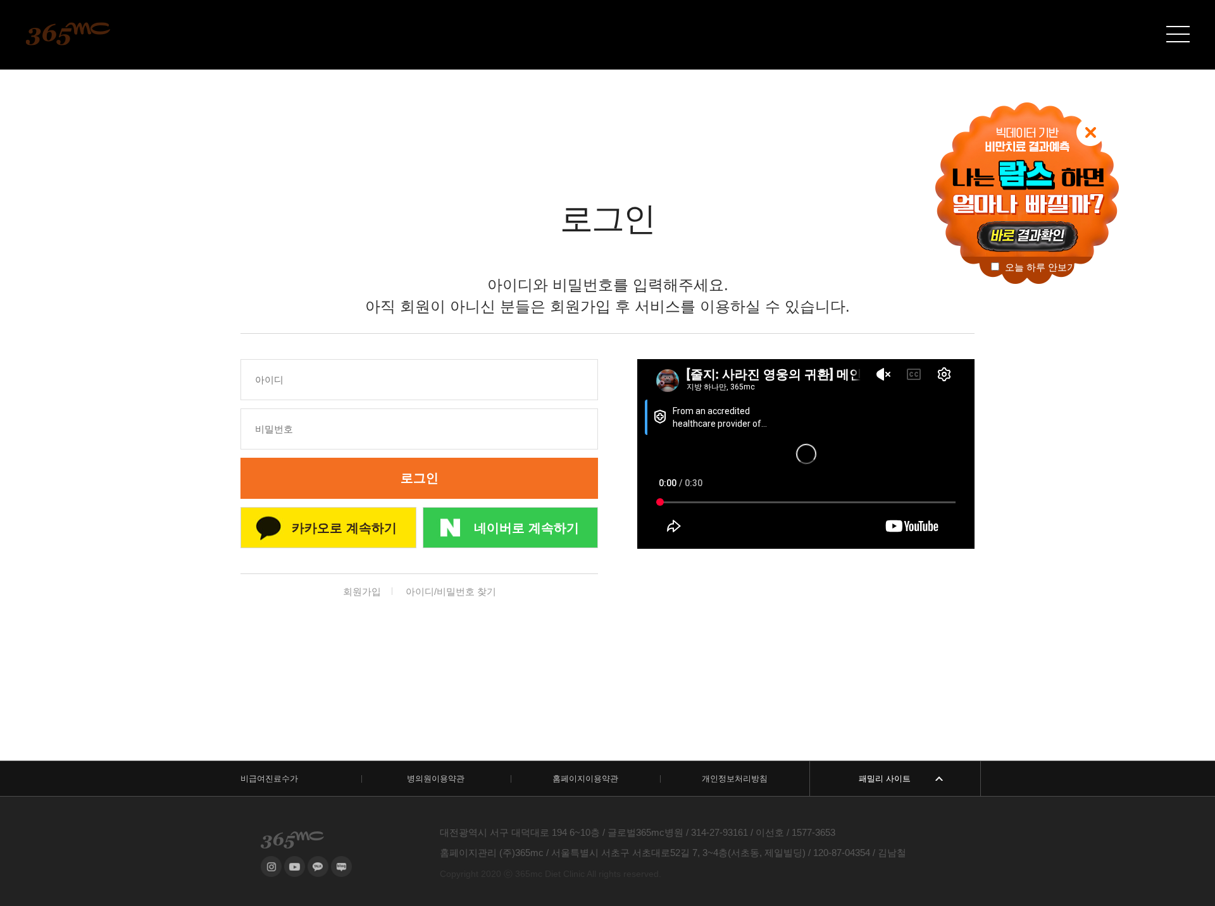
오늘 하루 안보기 (1039, 267)
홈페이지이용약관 (585, 778)
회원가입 (362, 591)
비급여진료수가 (269, 778)
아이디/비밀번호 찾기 (451, 591)
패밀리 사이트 (885, 778)
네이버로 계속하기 (526, 528)
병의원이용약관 (435, 778)
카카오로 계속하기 (344, 528)
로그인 (420, 478)
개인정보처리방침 (735, 778)
